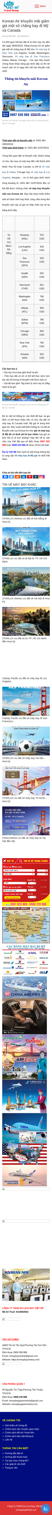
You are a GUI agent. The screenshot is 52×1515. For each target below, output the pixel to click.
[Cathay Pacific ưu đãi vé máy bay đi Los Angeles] (26, 661)
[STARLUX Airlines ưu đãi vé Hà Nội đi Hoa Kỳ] (26, 581)
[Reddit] (17, 476)
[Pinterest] (29, 476)
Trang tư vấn (11, 1468)
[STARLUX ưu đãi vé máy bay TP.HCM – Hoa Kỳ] (26, 781)
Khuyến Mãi (10, 36)
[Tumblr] (36, 476)
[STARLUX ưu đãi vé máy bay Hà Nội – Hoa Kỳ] (26, 741)
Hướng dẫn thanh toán (16, 1457)
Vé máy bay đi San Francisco (32, 56)
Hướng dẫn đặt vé (14, 1453)
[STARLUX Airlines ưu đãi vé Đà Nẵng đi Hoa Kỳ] (26, 501)
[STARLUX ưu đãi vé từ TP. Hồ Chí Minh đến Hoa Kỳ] (26, 621)
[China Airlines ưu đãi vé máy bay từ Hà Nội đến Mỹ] (26, 820)
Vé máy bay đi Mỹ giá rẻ (27, 455)
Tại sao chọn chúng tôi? (17, 1460)
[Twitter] (11, 476)
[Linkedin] (23, 476)
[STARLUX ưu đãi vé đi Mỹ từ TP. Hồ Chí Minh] (26, 541)
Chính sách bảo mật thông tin (19, 1436)
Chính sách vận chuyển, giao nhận (22, 1429)
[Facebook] (5, 476)
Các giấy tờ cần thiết (15, 1464)
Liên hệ (8, 1440)
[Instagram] (42, 476)
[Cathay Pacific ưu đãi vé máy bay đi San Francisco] (26, 701)
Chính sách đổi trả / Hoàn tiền (19, 1432)
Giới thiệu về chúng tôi (16, 1425)
